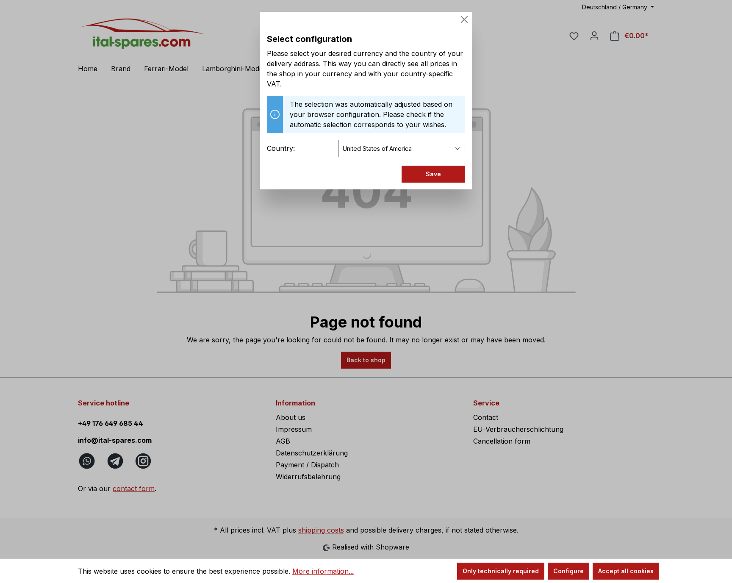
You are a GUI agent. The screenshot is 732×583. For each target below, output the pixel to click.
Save (433, 174)
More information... (323, 571)
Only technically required (501, 571)
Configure (568, 571)
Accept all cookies (626, 571)
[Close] (464, 19)
